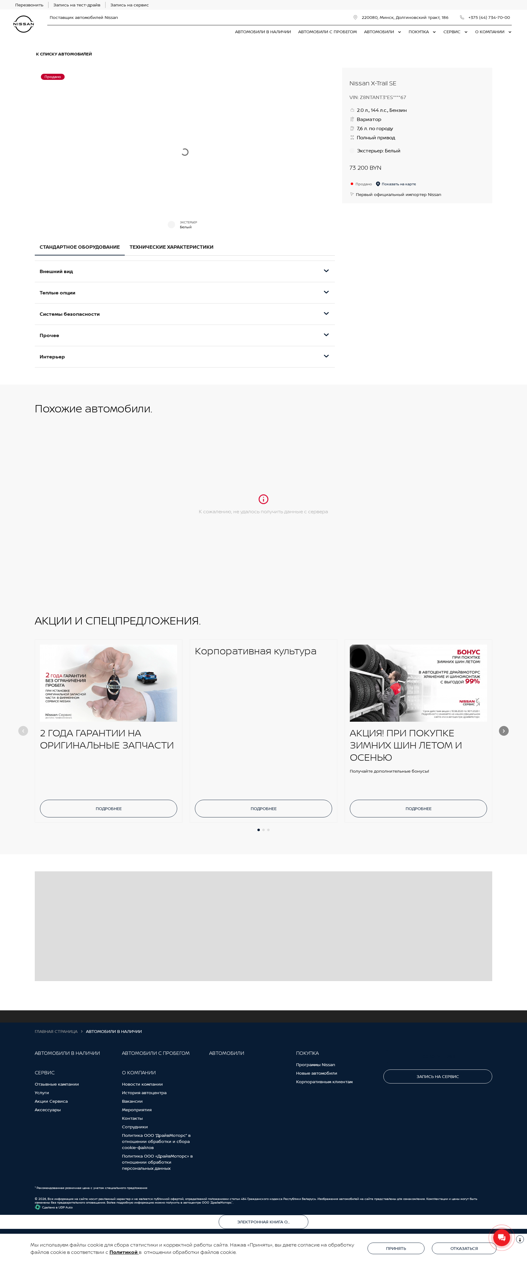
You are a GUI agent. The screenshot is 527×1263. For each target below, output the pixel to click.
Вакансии (132, 1101)
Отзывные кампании (57, 1084)
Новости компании (142, 1084)
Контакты (132, 1118)
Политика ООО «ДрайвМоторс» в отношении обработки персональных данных (157, 1162)
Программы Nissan (315, 1064)
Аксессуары (48, 1109)
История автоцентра (144, 1092)
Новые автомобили (316, 1073)
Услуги (42, 1092)
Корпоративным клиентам (324, 1081)
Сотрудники (135, 1127)
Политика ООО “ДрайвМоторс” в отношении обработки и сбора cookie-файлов (156, 1141)
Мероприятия (137, 1109)
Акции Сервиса (51, 1101)
